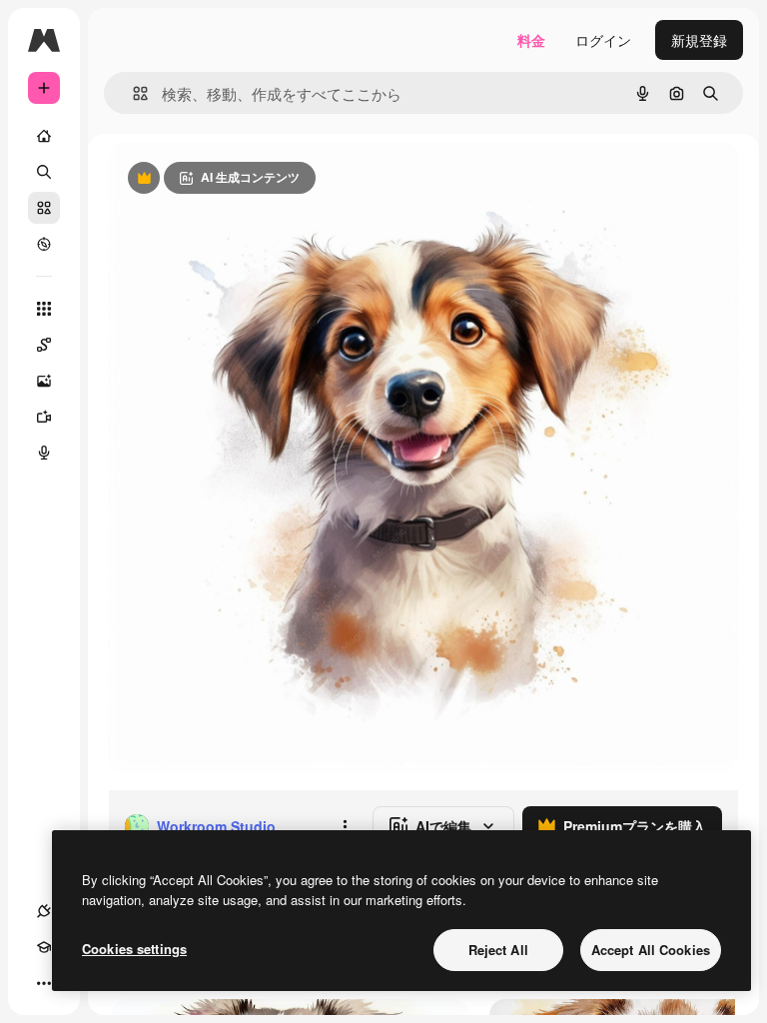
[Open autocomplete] (132, 93)
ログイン (603, 40)
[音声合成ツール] (44, 453)
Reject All (498, 949)
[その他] (44, 983)
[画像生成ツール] (44, 381)
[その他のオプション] (345, 826)
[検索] (44, 172)
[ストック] (44, 208)
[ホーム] (44, 136)
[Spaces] (44, 345)
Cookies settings (134, 948)
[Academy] (44, 947)
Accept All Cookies (650, 949)
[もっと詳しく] (44, 244)
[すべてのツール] (44, 309)
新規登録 (699, 40)
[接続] (44, 911)
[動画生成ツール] (44, 417)
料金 (531, 40)
